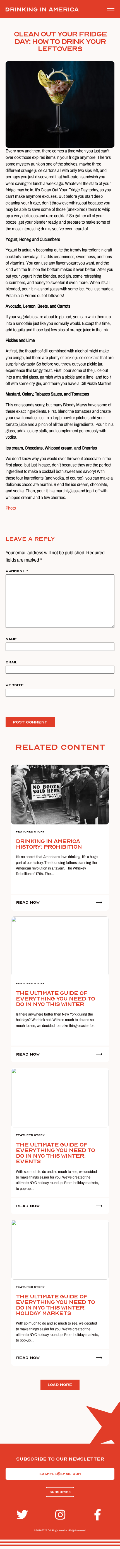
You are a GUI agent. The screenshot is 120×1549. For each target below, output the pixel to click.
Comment (17, 571)
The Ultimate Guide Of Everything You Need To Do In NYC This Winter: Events (55, 1153)
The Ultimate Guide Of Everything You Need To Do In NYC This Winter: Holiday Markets (55, 1304)
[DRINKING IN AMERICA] (42, 10)
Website (15, 685)
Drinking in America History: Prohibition (49, 844)
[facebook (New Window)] (99, 1515)
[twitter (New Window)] (21, 1515)
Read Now (28, 902)
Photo (11, 508)
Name (11, 639)
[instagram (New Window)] (60, 1515)
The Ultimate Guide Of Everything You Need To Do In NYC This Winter (55, 998)
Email (11, 662)
